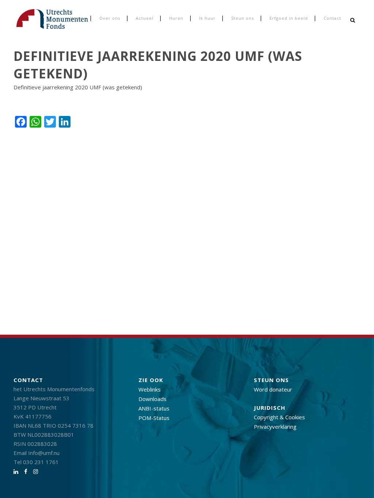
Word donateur (273, 389)
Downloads (152, 398)
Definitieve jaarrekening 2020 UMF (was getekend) (78, 87)
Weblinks (149, 389)
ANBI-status (153, 408)
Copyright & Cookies (279, 417)
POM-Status (153, 417)
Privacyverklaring (275, 426)
